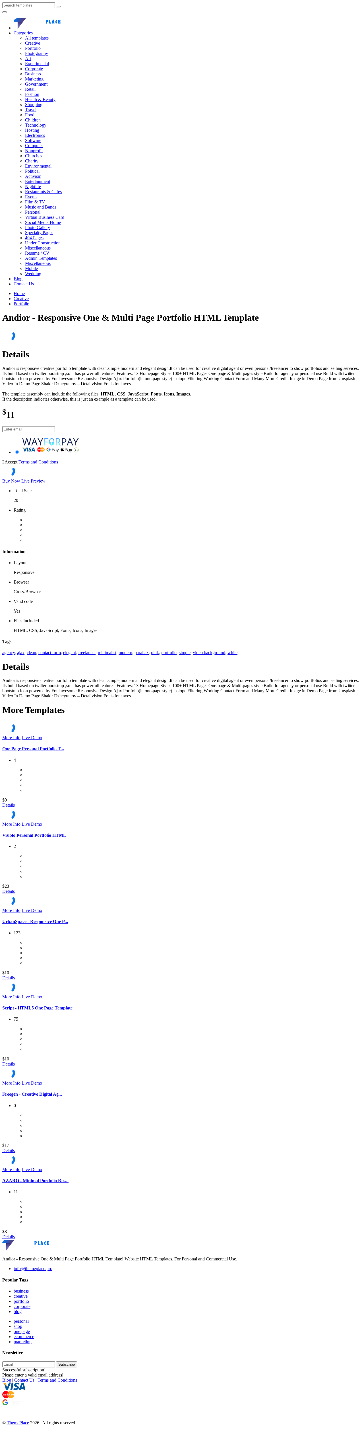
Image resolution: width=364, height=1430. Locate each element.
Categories (23, 32)
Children (33, 120)
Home (19, 293)
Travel (30, 109)
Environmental (38, 166)
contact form (49, 652)
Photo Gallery (37, 227)
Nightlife (33, 186)
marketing (23, 1341)
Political (32, 171)
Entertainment (37, 181)
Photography (36, 53)
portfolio (169, 652)
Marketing (34, 79)
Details (8, 805)
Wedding (33, 273)
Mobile (31, 268)
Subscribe (66, 1364)
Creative (32, 43)
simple (185, 652)
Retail (30, 89)
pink (155, 652)
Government (36, 84)
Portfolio (33, 48)
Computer (34, 145)
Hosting (32, 130)
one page (22, 1331)
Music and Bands (40, 207)
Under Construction (43, 242)
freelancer (87, 652)
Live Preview (33, 481)
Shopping (33, 104)
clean (31, 652)
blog (18, 1311)
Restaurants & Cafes (43, 191)
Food (29, 114)
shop (18, 1326)
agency (8, 652)
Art (28, 58)
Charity (31, 160)
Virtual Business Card (44, 217)
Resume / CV (37, 253)
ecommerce (24, 1336)
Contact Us (24, 283)
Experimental (37, 63)
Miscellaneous (38, 248)
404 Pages (34, 237)
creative (21, 1296)
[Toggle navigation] (4, 12)
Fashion (32, 94)
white (232, 652)
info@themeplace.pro (33, 1268)
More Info (11, 737)
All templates (37, 38)
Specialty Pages (39, 232)
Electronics (35, 135)
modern (125, 652)
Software (33, 140)
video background (209, 652)
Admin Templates (41, 258)
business (21, 1291)
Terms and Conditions (38, 462)
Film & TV (35, 201)
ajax (20, 652)
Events (31, 196)
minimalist (107, 652)
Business (33, 73)
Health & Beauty (40, 99)
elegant (69, 652)
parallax (142, 652)
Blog (18, 278)
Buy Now (11, 481)
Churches (33, 155)
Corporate (34, 68)
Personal (32, 212)
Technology (35, 125)
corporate (22, 1306)
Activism (33, 176)
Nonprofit (34, 150)
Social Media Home (43, 222)
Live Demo (32, 737)
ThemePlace (18, 1422)
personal (21, 1321)
